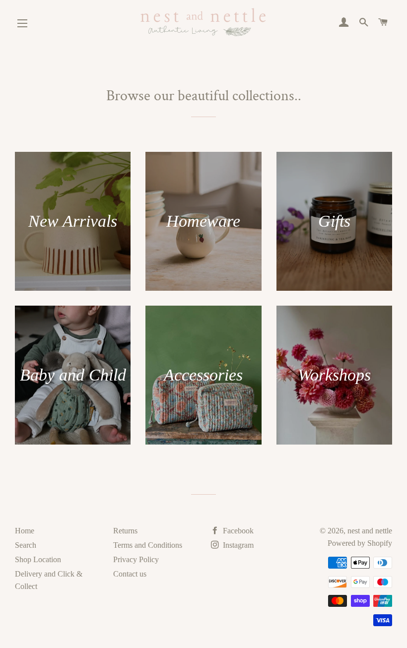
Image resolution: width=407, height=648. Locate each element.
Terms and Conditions (147, 545)
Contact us (129, 574)
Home (24, 530)
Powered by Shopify (360, 543)
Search (25, 545)
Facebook (237, 530)
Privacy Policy (136, 559)
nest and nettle (369, 530)
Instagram (237, 545)
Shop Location (38, 559)
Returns (125, 530)
